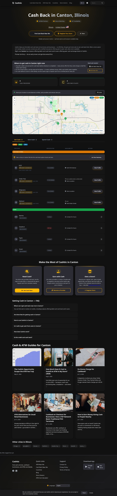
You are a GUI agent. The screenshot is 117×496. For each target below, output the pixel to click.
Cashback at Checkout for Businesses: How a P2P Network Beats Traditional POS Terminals (58, 417)
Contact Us (63, 464)
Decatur (36, 446)
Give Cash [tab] (32, 139)
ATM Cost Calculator (42, 478)
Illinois (51, 27)
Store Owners (63, 3)
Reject (84, 492)
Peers (101, 97)
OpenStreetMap (95, 133)
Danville (74, 446)
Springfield (26, 446)
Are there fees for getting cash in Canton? (27, 314)
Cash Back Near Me (35, 3)
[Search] (102, 3)
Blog (70, 3)
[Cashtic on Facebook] (13, 470)
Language (52, 485)
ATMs (91, 97)
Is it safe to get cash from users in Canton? (27, 326)
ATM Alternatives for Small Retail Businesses (24, 415)
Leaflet (88, 133)
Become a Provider (59, 290)
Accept (91, 492)
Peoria (65, 446)
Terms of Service (65, 470)
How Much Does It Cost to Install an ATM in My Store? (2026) (56, 371)
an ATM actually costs (94, 285)
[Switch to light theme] (87, 3)
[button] (61, 114)
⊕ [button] (14, 104)
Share (83, 33)
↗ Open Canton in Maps (97, 130)
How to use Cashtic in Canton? (23, 320)
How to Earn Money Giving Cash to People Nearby (90, 415)
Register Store (90, 290)
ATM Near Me (47, 3)
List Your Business (96, 157)
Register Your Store (66, 33)
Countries (55, 3)
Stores (96, 97)
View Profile (97, 168)
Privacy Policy (64, 467)
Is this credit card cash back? (23, 337)
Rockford (45, 446)
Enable (100, 92)
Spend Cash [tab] (47, 139)
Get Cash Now (28, 290)
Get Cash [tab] (18, 139)
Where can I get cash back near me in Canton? (28, 306)
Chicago (17, 446)
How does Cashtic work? (21, 332)
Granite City (56, 446)
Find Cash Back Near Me (42, 33)
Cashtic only (93, 99)
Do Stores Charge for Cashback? (86, 370)
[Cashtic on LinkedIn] (16, 470)
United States (60, 27)
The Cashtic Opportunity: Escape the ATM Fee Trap (24, 370)
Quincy (82, 446)
